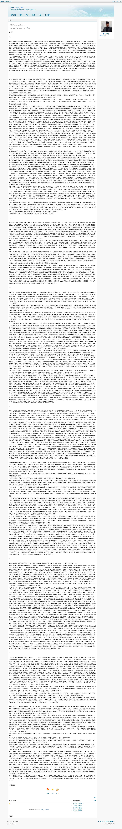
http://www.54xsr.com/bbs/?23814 (19, 9)
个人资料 (47, 15)
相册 (33, 15)
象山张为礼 (106, 34)
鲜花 (48, 793)
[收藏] (28, 9)
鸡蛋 (52, 793)
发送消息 (103, 35)
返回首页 (9, 1)
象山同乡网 (4, 1)
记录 (21, 15)
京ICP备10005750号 (109, 822)
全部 (95, 800)
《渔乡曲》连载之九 (77, 807)
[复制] (31, 9)
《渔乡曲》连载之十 (77, 805)
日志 (27, 15)
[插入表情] (10, 803)
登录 (120, 1)
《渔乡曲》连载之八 (77, 809)
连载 (29, 28)
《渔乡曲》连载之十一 (77, 803)
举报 (95, 797)
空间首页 (13, 15)
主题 (40, 15)
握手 (57, 793)
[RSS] (34, 9)
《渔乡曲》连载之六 (77, 810)
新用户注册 (115, 1)
